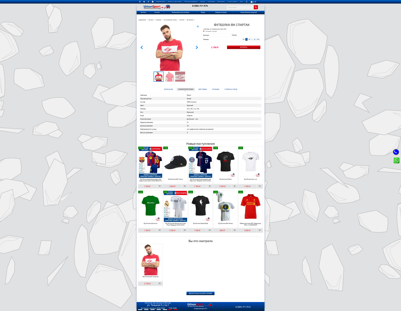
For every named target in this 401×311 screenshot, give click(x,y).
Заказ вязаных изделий (248, 12)
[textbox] (242, 7)
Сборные (158, 19)
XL (255, 39)
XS (244, 39)
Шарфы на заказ (221, 12)
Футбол (143, 12)
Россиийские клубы (170, 19)
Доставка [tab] (202, 89)
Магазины (221, 1)
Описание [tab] (168, 89)
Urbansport (142, 19)
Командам (211, 1)
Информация (160, 1)
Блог (241, 1)
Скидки (202, 1)
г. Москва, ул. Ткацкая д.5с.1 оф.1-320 (214, 29)
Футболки (190, 19)
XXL (258, 39)
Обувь (203, 12)
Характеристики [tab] (185, 89)
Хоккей (157, 12)
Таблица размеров (191, 1)
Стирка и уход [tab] (231, 89)
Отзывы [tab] (215, 89)
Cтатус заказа (232, 1)
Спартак (181, 19)
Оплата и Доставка (174, 1)
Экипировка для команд (180, 12)
